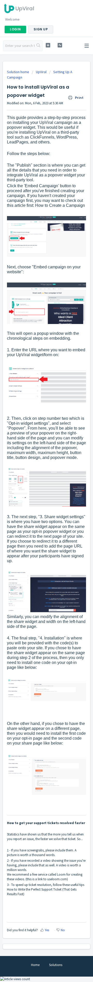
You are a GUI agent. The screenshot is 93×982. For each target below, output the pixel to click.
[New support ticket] (48, 45)
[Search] (38, 46)
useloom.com (57, 879)
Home (35, 965)
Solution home (18, 72)
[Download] (37, 502)
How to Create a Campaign (60, 205)
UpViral (41, 72)
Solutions (55, 965)
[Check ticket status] (60, 45)
